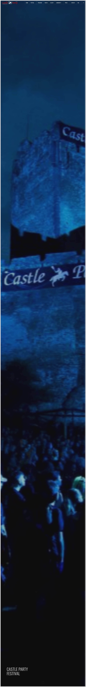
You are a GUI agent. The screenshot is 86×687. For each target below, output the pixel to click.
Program (40, 3)
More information (12, 680)
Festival (32, 3)
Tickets (46, 3)
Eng (78, 3)
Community (58, 3)
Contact (73, 3)
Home (27, 3)
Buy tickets (21, 680)
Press (66, 3)
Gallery (52, 3)
